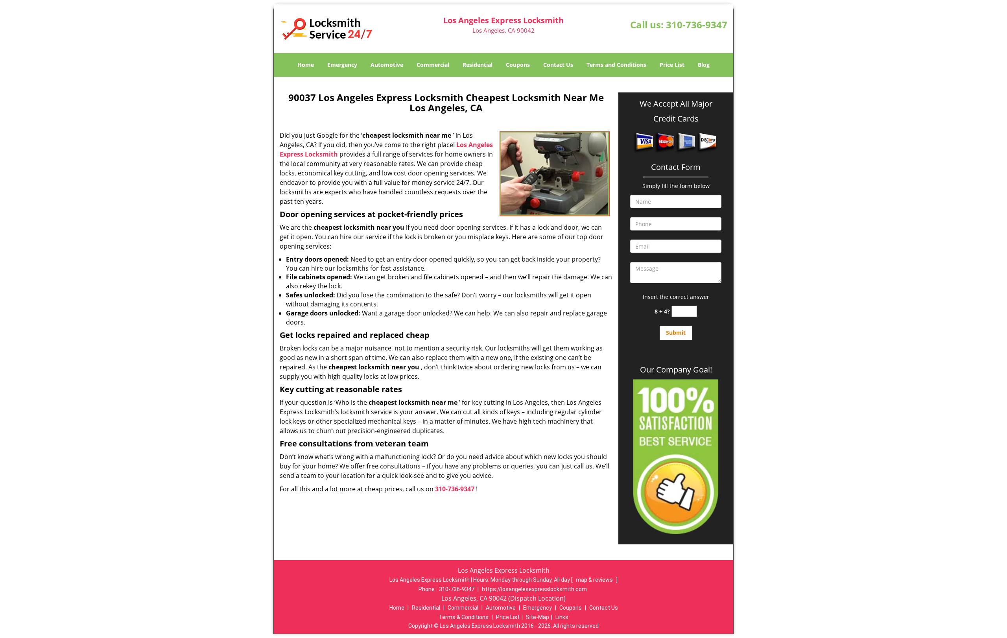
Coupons (518, 64)
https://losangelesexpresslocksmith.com (534, 589)
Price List (672, 64)
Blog (704, 64)
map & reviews (595, 580)
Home (305, 64)
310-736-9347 (696, 24)
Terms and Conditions (616, 64)
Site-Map (537, 617)
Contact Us (558, 64)
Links (561, 617)
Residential (477, 64)
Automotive (387, 64)
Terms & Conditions (464, 617)
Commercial (433, 64)
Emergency (342, 64)
